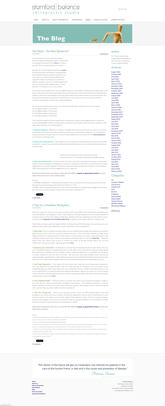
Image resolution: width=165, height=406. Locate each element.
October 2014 (116, 157)
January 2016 (116, 140)
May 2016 (114, 136)
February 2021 (116, 84)
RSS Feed (117, 211)
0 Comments (104, 54)
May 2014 (114, 164)
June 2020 (115, 100)
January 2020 (116, 110)
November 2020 (117, 88)
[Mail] (132, 9)
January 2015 (116, 155)
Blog (88, 20)
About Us (45, 20)
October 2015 (116, 143)
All (112, 180)
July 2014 (114, 162)
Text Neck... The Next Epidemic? (50, 51)
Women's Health (117, 203)
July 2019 (114, 121)
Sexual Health (116, 196)
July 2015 (114, 147)
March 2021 (115, 81)
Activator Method (117, 182)
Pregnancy (115, 194)
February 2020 (116, 107)
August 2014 (115, 159)
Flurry (56, 63)
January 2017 (116, 133)
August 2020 (115, 95)
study (64, 70)
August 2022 (115, 72)
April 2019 (115, 126)
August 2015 (115, 145)
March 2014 (115, 169)
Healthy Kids (115, 187)
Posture (114, 192)
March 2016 (115, 138)
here (72, 243)
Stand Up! (96, 238)
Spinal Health (116, 199)
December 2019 (117, 112)
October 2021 (116, 74)
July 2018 (114, 129)
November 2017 (117, 131)
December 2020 (117, 86)
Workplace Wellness (118, 206)
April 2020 (115, 103)
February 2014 (116, 171)
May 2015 (114, 152)
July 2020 (114, 98)
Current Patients (118, 20)
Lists (112, 189)
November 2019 (117, 114)
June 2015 (115, 150)
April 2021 (115, 79)
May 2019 (114, 124)
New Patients (77, 20)
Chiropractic (115, 184)
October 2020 (116, 91)
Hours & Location (101, 20)
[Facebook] (129, 9)
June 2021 (115, 77)
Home (36, 20)
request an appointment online (87, 173)
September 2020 (117, 93)
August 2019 (115, 119)
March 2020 (115, 105)
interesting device (99, 135)
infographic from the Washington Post (56, 219)
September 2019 (117, 117)
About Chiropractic (60, 20)
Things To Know (116, 201)
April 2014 (115, 166)
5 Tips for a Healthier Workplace (50, 205)
